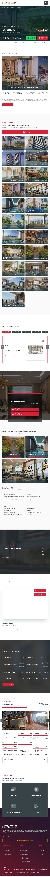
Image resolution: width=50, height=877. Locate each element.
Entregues (6, 853)
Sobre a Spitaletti (25, 850)
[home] (9, 2)
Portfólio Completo (7, 854)
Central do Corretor (25, 858)
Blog (22, 857)
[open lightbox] (25, 73)
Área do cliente (24, 859)
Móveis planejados (44, 851)
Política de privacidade (26, 861)
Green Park (24, 851)
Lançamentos (6, 850)
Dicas (42, 854)
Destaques (43, 849)
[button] (46, 3)
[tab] (25, 132)
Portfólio (23, 855)
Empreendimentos (10, 7)
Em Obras (6, 851)
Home (3, 7)
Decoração (43, 853)
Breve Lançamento (7, 849)
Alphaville (42, 850)
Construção (43, 855)
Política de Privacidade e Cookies (32, 872)
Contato (23, 862)
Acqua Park (24, 853)
